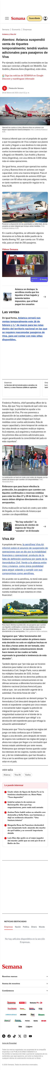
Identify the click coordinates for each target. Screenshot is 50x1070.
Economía (16, 29)
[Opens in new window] (9, 1036)
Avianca (7, 775)
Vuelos (28, 775)
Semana (5, 29)
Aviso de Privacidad (12, 1043)
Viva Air (18, 775)
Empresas (27, 29)
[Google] (3, 1036)
